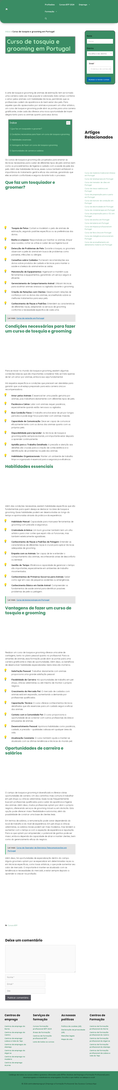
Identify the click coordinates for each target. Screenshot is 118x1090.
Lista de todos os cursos (43, 1042)
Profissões (50, 4)
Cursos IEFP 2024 (66, 4)
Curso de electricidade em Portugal (99, 207)
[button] (46, 18)
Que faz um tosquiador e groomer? (26, 129)
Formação (49, 11)
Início (7, 31)
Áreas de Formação (41, 1032)
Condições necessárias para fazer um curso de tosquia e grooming (41, 134)
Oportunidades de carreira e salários (28, 151)
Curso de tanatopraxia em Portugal (99, 179)
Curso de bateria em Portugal (97, 223)
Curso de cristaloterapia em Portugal (100, 210)
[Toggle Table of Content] (67, 123)
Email (92, 63)
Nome (90, 36)
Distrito (90, 48)
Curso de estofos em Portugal (97, 220)
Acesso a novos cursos (98, 79)
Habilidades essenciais (21, 140)
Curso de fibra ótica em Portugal (98, 233)
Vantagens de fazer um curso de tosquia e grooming (35, 145)
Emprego (83, 4)
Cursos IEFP (12, 925)
